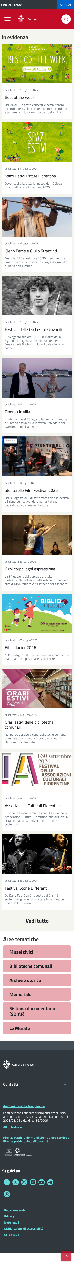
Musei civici (21, 951)
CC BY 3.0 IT (12, 1234)
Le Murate (19, 1028)
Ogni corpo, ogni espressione (30, 569)
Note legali (11, 1222)
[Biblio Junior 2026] (37, 613)
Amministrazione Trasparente (24, 1106)
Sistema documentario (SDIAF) (32, 1011)
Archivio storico (25, 980)
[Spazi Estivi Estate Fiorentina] (37, 142)
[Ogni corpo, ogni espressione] (37, 535)
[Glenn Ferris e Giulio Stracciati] (37, 217)
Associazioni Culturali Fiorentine (33, 805)
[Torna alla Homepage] (6, 1064)
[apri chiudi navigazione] (7, 20)
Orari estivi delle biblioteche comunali (29, 724)
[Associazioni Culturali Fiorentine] (37, 772)
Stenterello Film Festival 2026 (31, 490)
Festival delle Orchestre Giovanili (33, 329)
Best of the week (20, 97)
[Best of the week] (37, 63)
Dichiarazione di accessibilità (23, 1228)
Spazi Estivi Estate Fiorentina (30, 176)
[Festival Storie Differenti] (37, 854)
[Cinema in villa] (37, 378)
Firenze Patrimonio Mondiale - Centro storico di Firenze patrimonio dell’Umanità (36, 1139)
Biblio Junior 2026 (20, 647)
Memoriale (20, 994)
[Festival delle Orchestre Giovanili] (37, 295)
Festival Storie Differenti (26, 888)
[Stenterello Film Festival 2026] (37, 456)
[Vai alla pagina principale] (21, 19)
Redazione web (14, 1210)
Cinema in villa (17, 412)
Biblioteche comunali (30, 965)
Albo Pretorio (12, 1127)
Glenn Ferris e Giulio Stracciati (31, 251)
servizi (65, 4)
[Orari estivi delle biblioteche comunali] (37, 688)
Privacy (9, 1216)
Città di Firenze (11, 4)
